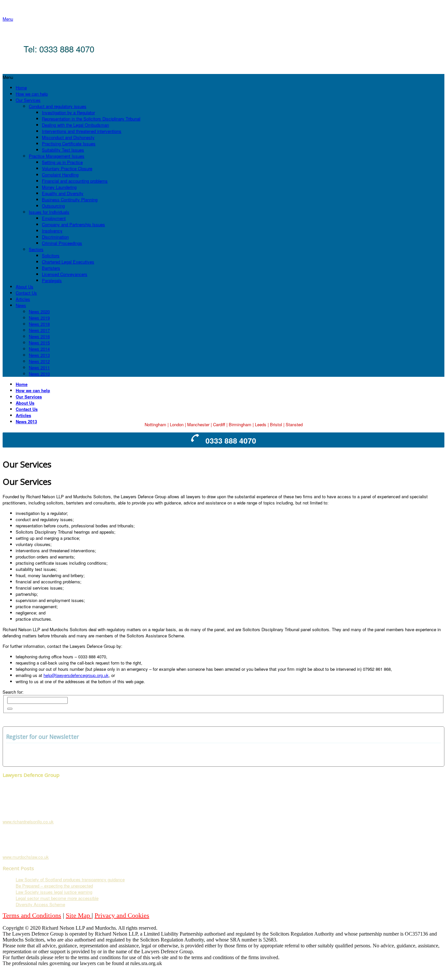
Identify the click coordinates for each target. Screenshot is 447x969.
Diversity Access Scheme (40, 904)
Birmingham (240, 424)
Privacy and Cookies (122, 915)
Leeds (260, 424)
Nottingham (155, 424)
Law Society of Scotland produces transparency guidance (70, 879)
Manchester (198, 424)
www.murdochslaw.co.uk (26, 857)
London (177, 424)
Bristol (276, 424)
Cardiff (219, 424)
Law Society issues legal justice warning (54, 892)
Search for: (13, 692)
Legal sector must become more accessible (57, 898)
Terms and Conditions (32, 915)
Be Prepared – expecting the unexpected (54, 886)
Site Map (79, 915)
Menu (8, 19)
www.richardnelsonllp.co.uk (28, 821)
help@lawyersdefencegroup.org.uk (76, 675)
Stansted (294, 424)
